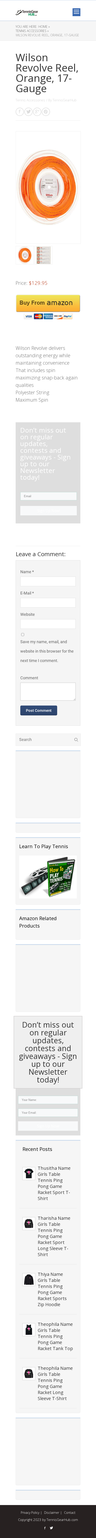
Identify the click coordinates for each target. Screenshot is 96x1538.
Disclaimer (51, 1512)
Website (27, 614)
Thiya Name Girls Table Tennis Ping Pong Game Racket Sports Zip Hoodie (52, 1289)
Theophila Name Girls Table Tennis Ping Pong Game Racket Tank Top (55, 1336)
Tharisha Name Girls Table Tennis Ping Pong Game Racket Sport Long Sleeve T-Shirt (54, 1236)
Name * (27, 571)
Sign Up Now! (48, 1126)
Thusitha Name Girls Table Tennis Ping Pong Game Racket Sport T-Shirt (54, 1183)
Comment (29, 677)
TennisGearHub (65, 100)
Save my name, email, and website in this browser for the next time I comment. (47, 651)
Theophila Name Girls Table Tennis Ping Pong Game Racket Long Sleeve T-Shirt (55, 1383)
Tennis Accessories (30, 100)
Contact (69, 1512)
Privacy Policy (30, 1512)
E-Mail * (27, 593)
